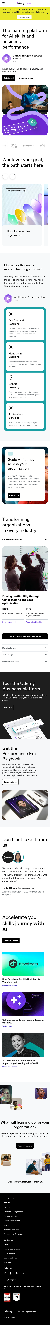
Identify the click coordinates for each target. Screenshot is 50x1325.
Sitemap (7, 1262)
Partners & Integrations (13, 1211)
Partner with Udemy (12, 1216)
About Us (7, 1203)
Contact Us (8, 1240)
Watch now (7, 1026)
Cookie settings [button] (10, 1258)
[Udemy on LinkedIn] (5, 1273)
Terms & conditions (12, 1249)
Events (7, 1207)
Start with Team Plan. (31, 1181)
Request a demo (11, 940)
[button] (3, 3)
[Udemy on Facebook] (11, 1273)
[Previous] (5, 176)
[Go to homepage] (20, 1312)
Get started (9, 78)
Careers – (13, 1234)
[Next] (12, 176)
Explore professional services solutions (25, 636)
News (6, 1225)
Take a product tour (12, 1220)
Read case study (9, 985)
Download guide (9, 1067)
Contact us (14, 495)
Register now (24, 17)
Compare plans (26, 78)
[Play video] (6, 58)
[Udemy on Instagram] (23, 1273)
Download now (10, 782)
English (13, 1279)
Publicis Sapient (9, 622)
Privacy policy (9, 1253)
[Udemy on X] (16, 1273)
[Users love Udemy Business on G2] (17, 1301)
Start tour (8, 707)
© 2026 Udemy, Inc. (11, 1317)
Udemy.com (9, 1198)
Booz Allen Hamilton (34, 622)
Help (6, 1244)
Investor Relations (11, 1229)
